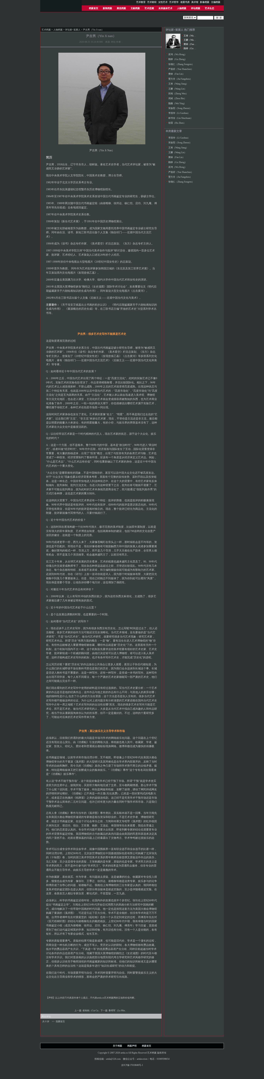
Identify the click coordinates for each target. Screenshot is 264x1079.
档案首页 (93, 8)
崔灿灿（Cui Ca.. (91, 1010)
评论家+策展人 (72, 29)
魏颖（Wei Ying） (177, 103)
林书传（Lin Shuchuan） (180, 118)
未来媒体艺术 (165, 8)
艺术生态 (209, 8)
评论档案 (195, 8)
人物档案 (181, 8)
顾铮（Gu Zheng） (193, 48)
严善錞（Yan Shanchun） (180, 69)
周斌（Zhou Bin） (177, 98)
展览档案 (121, 8)
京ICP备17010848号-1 (132, 1065)
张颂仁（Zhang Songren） (181, 64)
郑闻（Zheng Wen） (178, 93)
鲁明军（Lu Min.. (118, 1010)
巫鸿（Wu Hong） (177, 54)
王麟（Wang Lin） (193, 40)
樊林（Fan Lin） (192, 44)
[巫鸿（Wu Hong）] (173, 47)
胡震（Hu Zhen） (177, 123)
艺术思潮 (149, 8)
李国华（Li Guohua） (179, 113)
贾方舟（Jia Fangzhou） (180, 79)
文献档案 (135, 8)
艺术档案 (46, 29)
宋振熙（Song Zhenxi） (180, 108)
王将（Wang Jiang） (194, 35)
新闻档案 (107, 8)
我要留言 (60, 1021)
